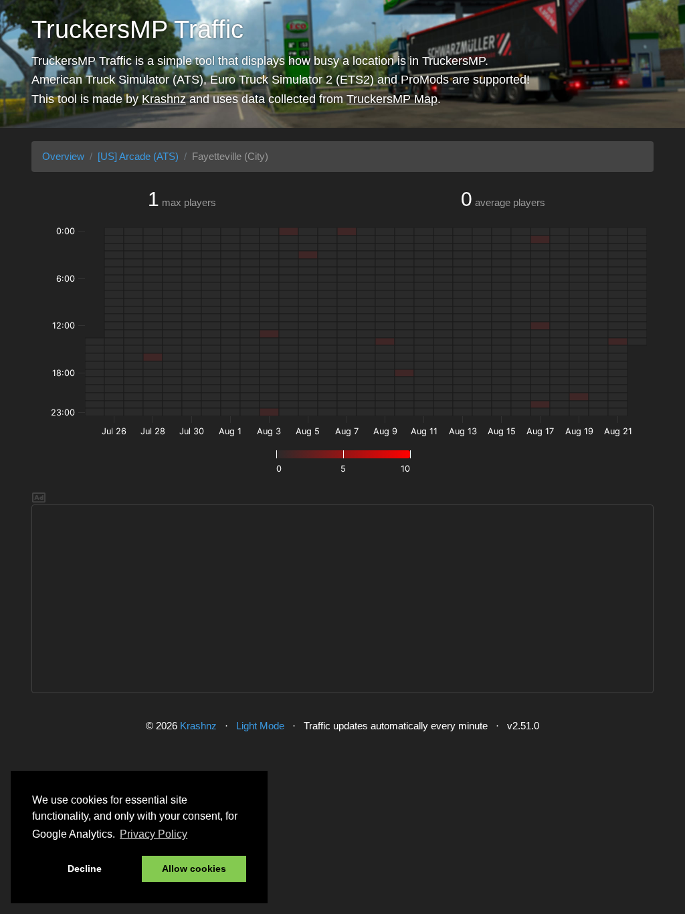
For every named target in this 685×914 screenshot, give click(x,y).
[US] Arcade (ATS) (138, 156)
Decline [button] (85, 868)
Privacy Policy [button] (153, 834)
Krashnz (164, 99)
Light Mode (260, 725)
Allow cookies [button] (194, 868)
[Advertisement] (342, 599)
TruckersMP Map (392, 99)
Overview (63, 156)
